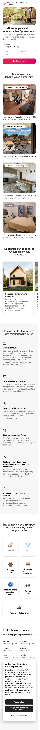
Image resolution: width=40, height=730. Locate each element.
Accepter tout (19, 702)
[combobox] (19, 46)
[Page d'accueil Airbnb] (4, 3)
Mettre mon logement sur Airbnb (18, 3)
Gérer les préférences (19, 716)
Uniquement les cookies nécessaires (19, 709)
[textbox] (10, 54)
